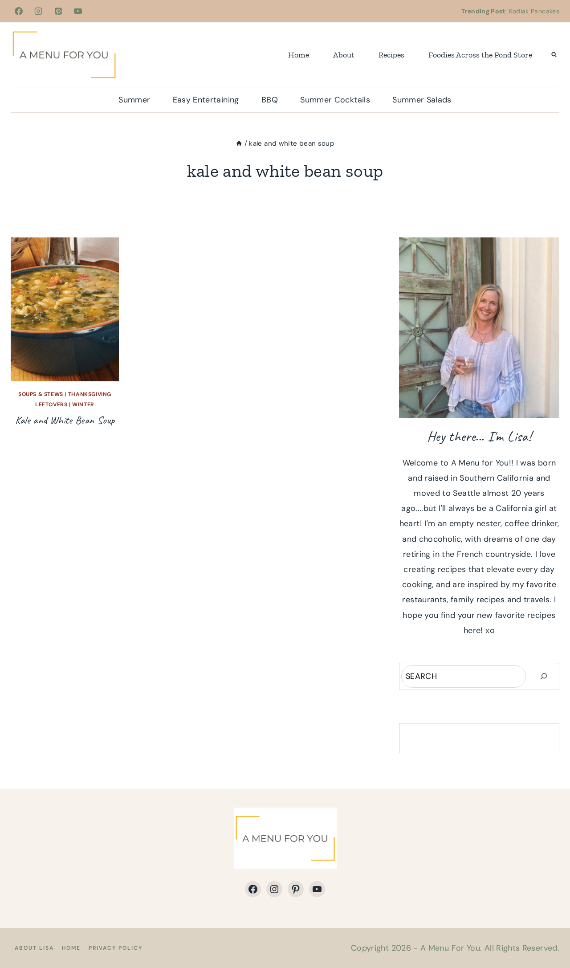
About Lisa (34, 948)
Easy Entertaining (206, 99)
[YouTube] (78, 11)
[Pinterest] (58, 11)
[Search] (543, 676)
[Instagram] (38, 11)
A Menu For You (450, 948)
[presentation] (65, 309)
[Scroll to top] (549, 933)
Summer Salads (422, 99)
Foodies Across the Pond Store (480, 55)
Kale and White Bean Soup (65, 420)
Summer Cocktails (335, 99)
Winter (83, 404)
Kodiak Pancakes (534, 11)
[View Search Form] (554, 54)
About (343, 55)
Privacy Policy (115, 948)
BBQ (269, 99)
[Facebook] (19, 11)
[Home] (239, 143)
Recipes (391, 55)
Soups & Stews (40, 394)
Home (298, 55)
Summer (134, 99)
